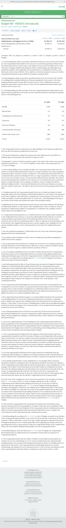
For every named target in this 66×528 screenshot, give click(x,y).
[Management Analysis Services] (2, 30)
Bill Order (4, 26)
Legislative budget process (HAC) (32, 472)
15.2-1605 (34, 431)
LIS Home (28, 519)
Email (35, 30)
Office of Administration (15, 26)
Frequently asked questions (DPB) (32, 477)
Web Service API (37, 500)
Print (24, 30)
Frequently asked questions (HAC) (32, 485)
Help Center (18, 1)
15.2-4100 (8, 381)
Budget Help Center (33, 501)
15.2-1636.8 (37, 258)
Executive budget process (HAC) (32, 474)
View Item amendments (58, 35)
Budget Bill (5, 16)
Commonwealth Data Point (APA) (32, 475)
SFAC (38, 492)
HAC (35, 492)
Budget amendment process (32, 483)
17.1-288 (20, 163)
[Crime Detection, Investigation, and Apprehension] (7, 30)
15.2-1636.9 (30, 416)
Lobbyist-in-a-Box (35, 519)
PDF (30, 30)
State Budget (33, 12)
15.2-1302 (29, 385)
